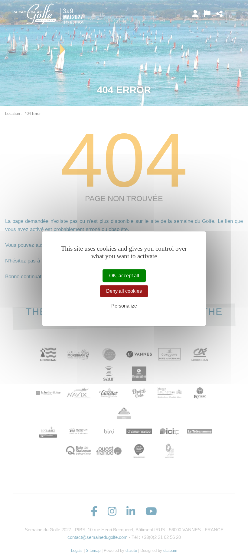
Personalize (124, 306)
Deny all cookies (124, 291)
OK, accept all (124, 275)
